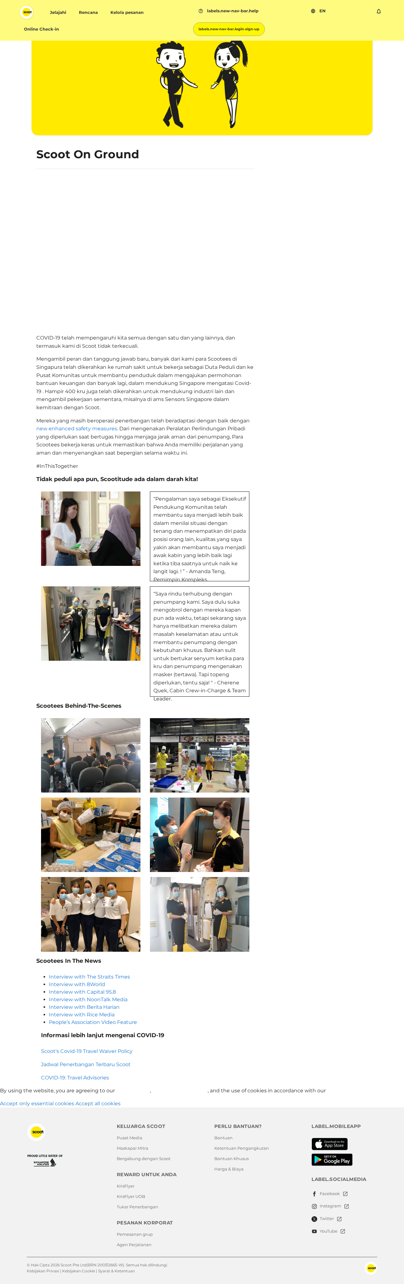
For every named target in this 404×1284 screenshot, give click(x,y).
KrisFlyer (125, 1185)
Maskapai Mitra (132, 1148)
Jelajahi (58, 12)
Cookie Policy (344, 1091)
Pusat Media (129, 1137)
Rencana (88, 12)
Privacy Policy (133, 1091)
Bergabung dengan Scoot (143, 1158)
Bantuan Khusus (231, 1158)
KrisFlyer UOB (131, 1196)
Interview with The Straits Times (89, 977)
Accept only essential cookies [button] (37, 1104)
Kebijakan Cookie (78, 1271)
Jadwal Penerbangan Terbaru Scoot (86, 1064)
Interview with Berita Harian (84, 1007)
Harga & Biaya (229, 1168)
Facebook (330, 1193)
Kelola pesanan (127, 12)
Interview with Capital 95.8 (82, 992)
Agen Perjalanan (134, 1244)
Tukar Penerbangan (137, 1206)
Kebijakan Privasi (43, 1271)
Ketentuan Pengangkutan (241, 1148)
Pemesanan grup (135, 1234)
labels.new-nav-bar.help (228, 11)
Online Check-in (41, 29)
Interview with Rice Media (82, 1015)
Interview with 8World (77, 984)
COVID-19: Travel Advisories (75, 1078)
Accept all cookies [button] (98, 1104)
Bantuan (223, 1137)
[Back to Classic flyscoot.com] (65, 1132)
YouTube (328, 1231)
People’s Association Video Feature (93, 1022)
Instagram (330, 1205)
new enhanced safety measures (76, 429)
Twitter (327, 1218)
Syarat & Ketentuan (116, 1271)
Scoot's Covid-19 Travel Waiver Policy (87, 1051)
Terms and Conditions (180, 1091)
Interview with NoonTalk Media (88, 999)
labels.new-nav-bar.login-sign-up (229, 29)
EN (318, 11)
